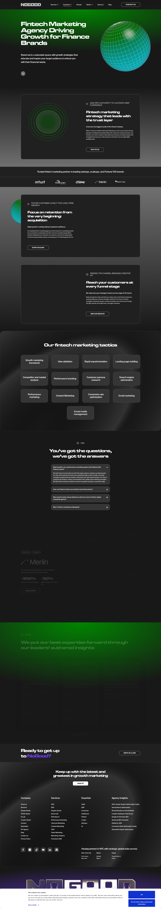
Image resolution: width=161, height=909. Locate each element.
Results (79, 4)
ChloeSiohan (29, 709)
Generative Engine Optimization (122, 829)
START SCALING (38, 248)
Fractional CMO (56, 839)
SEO (52, 807)
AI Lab (23, 817)
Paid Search (55, 817)
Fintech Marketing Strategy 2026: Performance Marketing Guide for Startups (121, 683)
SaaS (83, 804)
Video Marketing (56, 832)
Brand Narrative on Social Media (123, 810)
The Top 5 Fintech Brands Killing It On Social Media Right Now (80, 681)
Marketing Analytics (58, 835)
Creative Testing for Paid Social (122, 814)
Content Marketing (57, 826)
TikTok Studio (25, 814)
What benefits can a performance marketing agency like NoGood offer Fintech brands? (77, 468)
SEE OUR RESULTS (98, 314)
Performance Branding (59, 820)
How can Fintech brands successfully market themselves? (73, 489)
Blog (22, 832)
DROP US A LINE (130, 753)
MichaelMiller (70, 714)
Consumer (26, 552)
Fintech (83, 817)
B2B (82, 807)
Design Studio (25, 810)
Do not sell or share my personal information (141, 903)
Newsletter (24, 826)
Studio (88, 4)
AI (82, 826)
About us (24, 804)
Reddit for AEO (117, 823)
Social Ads (54, 814)
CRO (52, 829)
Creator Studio (26, 820)
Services (24, 807)
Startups (84, 823)
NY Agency (25, 829)
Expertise (66, 4)
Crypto (83, 820)
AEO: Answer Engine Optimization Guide (125, 804)
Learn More (30, 591)
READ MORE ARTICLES (80, 731)
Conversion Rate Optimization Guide (124, 826)
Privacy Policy (25, 839)
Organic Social (56, 810)
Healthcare (85, 814)
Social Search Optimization (121, 807)
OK (142, 894)
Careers (23, 823)
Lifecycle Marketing (58, 823)
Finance (36, 552)
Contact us (24, 835)
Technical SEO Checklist (120, 820)
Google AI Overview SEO (120, 817)
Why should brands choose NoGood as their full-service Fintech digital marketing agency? (77, 498)
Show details (32, 905)
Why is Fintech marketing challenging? (66, 507)
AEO (52, 804)
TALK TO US (95, 150)
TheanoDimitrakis (112, 714)
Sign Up (80, 783)
